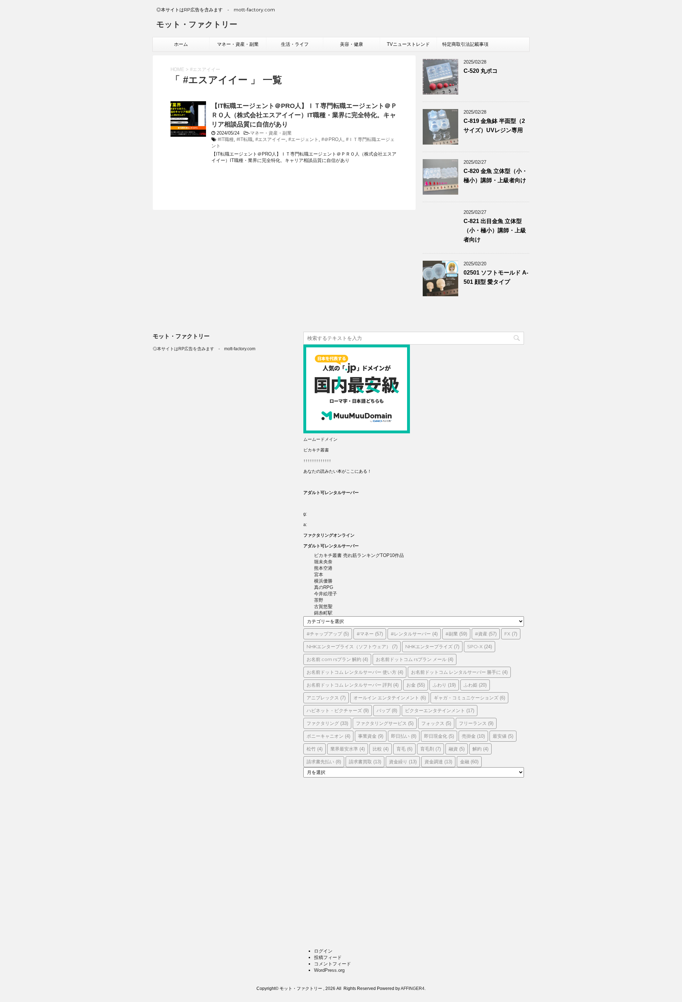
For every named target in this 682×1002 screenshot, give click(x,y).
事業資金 (370, 736)
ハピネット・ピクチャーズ (338, 710)
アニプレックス (326, 697)
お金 (415, 685)
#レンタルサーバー (414, 634)
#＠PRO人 (332, 139)
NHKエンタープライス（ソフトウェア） (352, 646)
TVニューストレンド (408, 44)
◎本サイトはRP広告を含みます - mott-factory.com (204, 348)
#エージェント (303, 139)
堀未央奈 (323, 561)
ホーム (181, 44)
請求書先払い (324, 761)
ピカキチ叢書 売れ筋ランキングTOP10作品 (359, 555)
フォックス (436, 723)
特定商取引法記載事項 (465, 44)
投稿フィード (328, 957)
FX (510, 634)
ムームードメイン (320, 439)
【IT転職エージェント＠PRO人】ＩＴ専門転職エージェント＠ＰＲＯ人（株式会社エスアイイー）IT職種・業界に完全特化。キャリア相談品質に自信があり (304, 115)
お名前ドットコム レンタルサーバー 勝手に (459, 672)
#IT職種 (226, 139)
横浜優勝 (323, 581)
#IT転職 (245, 139)
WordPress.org (329, 970)
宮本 (318, 574)
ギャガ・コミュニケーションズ (469, 697)
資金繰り (403, 761)
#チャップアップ (328, 634)
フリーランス (476, 723)
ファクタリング (327, 723)
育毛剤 (430, 749)
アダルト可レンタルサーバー (331, 492)
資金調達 (438, 761)
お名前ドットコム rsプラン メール (414, 659)
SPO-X (479, 646)
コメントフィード (332, 963)
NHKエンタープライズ (432, 646)
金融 (469, 761)
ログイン (323, 951)
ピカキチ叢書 (316, 450)
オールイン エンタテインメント (389, 697)
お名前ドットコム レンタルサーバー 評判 (353, 685)
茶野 (318, 600)
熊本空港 (323, 568)
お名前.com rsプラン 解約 (337, 659)
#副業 (456, 634)
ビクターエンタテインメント (439, 710)
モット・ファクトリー (196, 24)
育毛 (404, 749)
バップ (387, 710)
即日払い (403, 736)
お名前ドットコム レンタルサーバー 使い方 (355, 672)
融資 (457, 749)
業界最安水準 (347, 749)
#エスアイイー (270, 139)
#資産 (486, 634)
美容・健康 (351, 44)
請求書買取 (365, 761)
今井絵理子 (325, 593)
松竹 (315, 749)
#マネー (370, 634)
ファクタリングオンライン (328, 535)
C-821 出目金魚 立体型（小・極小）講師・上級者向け (495, 230)
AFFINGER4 (412, 988)
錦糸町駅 (323, 613)
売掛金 (473, 736)
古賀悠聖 (323, 606)
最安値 (503, 736)
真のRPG (323, 587)
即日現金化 (439, 736)
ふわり (444, 685)
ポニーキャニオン (328, 736)
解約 (480, 749)
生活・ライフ (295, 44)
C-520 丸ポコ (481, 71)
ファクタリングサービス (384, 723)
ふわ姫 (475, 685)
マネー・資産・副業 (238, 44)
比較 (381, 749)
